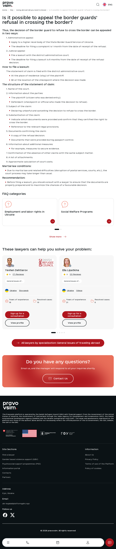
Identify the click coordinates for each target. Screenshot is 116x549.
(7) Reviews (18, 274)
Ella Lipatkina (70, 270)
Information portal (11, 468)
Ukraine (13, 290)
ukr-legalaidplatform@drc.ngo (16, 503)
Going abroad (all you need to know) (31, 10)
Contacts (6, 473)
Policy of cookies (93, 468)
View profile (17, 323)
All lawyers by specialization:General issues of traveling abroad (60, 342)
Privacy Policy (91, 459)
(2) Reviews (75, 274)
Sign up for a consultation (17, 314)
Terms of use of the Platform (99, 464)
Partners (6, 477)
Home (4, 10)
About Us (89, 455)
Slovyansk (23, 290)
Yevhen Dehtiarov (16, 270)
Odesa (79, 290)
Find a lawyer (8, 455)
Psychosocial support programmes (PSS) (21, 464)
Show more (55, 236)
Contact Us (60, 378)
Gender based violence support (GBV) (20, 459)
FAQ (11, 10)
